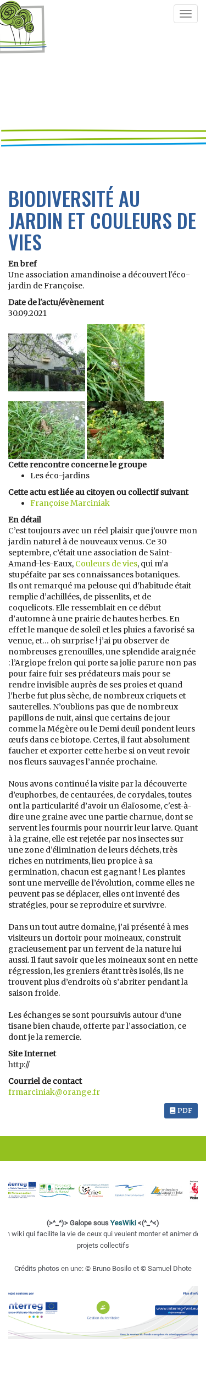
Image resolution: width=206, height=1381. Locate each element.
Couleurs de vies (106, 564)
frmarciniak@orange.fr (54, 1092)
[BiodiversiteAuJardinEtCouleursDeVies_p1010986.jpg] (125, 429)
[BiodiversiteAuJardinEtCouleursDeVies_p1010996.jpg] (47, 362)
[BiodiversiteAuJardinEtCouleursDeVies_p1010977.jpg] (47, 429)
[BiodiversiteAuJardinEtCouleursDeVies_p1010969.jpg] (115, 362)
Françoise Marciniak (70, 503)
